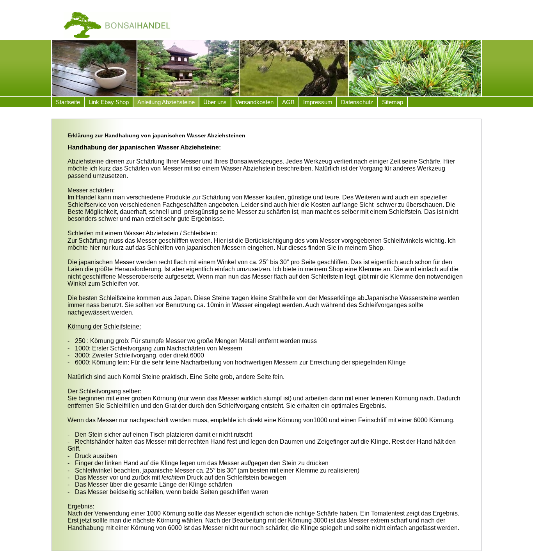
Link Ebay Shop (109, 102)
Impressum (317, 102)
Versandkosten (254, 102)
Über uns (215, 102)
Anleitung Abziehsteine (166, 102)
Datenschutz (357, 102)
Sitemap (392, 102)
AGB (288, 102)
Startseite (68, 102)
